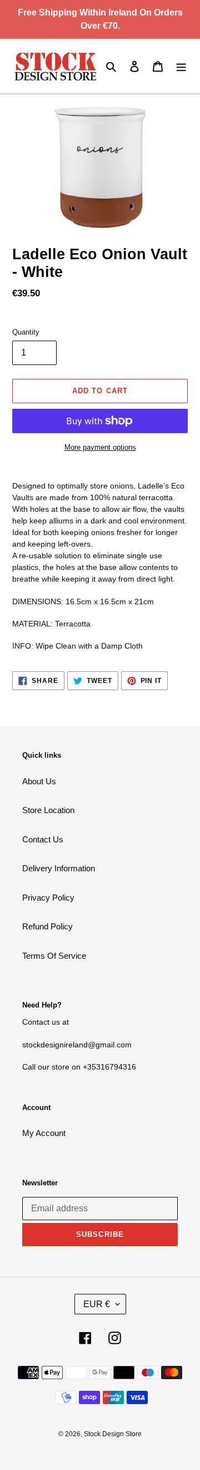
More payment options (100, 447)
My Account (44, 1133)
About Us (39, 781)
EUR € (96, 1304)
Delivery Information (58, 868)
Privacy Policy (48, 897)
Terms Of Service (54, 955)
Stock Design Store (113, 1434)
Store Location (48, 810)
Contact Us (42, 839)
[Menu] (181, 66)
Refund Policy (47, 926)
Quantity (25, 332)
